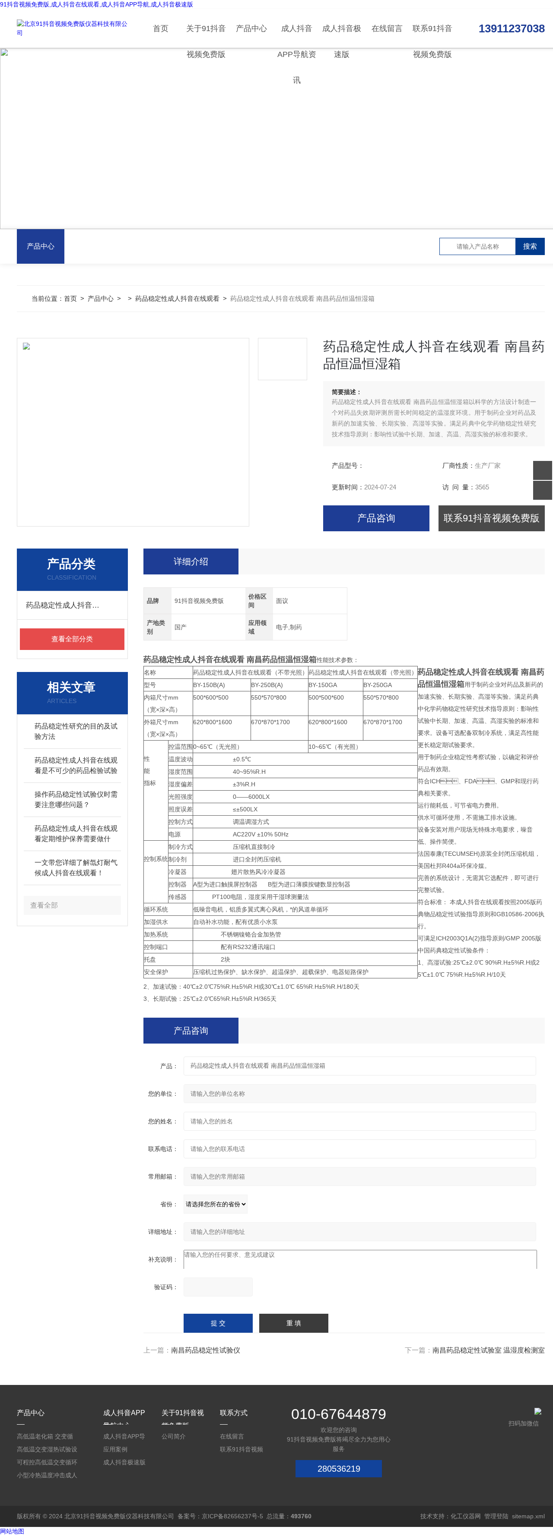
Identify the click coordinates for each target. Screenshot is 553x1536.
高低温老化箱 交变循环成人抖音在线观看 (45, 1438)
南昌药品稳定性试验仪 (205, 1350)
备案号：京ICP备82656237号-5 (220, 1516)
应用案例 (115, 1449)
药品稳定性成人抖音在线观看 (177, 298)
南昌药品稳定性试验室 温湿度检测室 (488, 1350)
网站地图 (12, 1531)
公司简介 (174, 1436)
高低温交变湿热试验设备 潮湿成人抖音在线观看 (47, 1451)
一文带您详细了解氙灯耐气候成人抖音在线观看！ (76, 868)
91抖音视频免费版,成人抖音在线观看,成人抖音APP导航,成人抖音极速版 (96, 4)
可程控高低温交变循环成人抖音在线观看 (47, 1464)
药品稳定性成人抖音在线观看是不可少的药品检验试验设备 (76, 766)
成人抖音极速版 (341, 36)
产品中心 (251, 28)
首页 (160, 28)
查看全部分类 (72, 639)
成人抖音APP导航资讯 (296, 36)
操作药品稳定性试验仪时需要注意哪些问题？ (76, 799)
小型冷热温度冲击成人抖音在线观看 (47, 1477)
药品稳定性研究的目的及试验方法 (76, 731)
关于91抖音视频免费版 (206, 36)
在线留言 (387, 28)
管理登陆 (496, 1516)
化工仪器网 (466, 1516)
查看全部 (44, 905)
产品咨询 (376, 518)
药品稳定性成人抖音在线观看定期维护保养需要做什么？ (76, 834)
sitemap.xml (528, 1516)
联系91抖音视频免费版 (432, 36)
